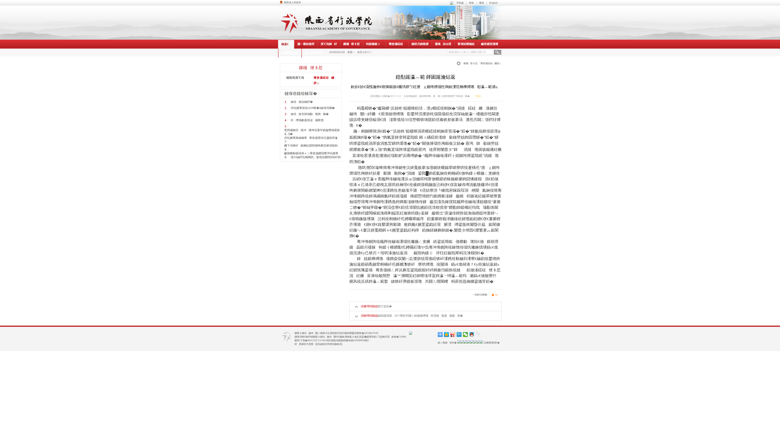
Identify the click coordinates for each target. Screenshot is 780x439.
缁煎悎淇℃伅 (295, 77)
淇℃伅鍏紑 (329, 44)
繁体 (481, 2)
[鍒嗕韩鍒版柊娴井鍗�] (452, 334)
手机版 (460, 2)
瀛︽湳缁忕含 (313, 52)
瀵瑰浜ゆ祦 (443, 44)
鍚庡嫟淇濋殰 (489, 44)
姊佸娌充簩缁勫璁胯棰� (310, 114)
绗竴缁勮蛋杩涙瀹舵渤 (307, 120)
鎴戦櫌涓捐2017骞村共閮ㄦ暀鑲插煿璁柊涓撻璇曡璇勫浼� (420, 315)
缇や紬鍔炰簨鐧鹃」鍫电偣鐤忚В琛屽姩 (316, 157)
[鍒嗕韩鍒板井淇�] (465, 334)
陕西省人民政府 (292, 2)
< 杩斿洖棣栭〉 (481, 294)
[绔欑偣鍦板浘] (334, 344)
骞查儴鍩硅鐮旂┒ (491, 63)
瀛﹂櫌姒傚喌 (305, 44)
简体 (471, 2)
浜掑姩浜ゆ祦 (289, 52)
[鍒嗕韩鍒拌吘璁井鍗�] (459, 334)
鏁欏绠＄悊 (351, 44)
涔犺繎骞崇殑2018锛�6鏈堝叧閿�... (314, 108)
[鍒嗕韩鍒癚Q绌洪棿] (446, 334)
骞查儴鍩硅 (397, 44)
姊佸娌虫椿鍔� (302, 101)
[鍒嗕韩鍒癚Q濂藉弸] (471, 334)
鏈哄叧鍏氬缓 (420, 44)
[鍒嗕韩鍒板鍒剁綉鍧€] (478, 334)
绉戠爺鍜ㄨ (374, 44)
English (493, 2)
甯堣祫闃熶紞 (466, 44)
